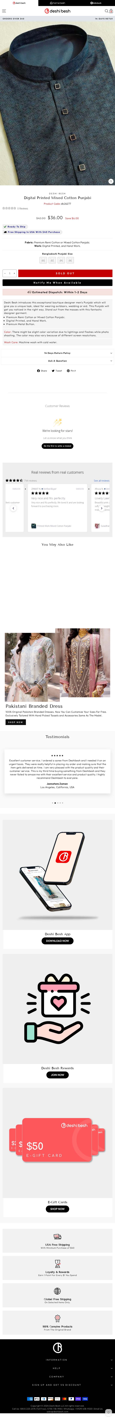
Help (57, 1368)
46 (70, 260)
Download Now (57, 941)
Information (56, 1360)
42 (52, 260)
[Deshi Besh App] (57, 875)
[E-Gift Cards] (57, 1143)
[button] (13, 508)
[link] (57, 526)
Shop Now (15, 722)
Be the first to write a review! (57, 445)
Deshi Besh (57, 193)
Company (56, 1376)
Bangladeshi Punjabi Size (57, 253)
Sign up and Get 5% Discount (56, 1385)
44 (61, 260)
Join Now (57, 1075)
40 (43, 260)
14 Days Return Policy (57, 353)
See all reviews (101, 480)
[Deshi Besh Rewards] (57, 1009)
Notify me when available (57, 282)
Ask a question (57, 360)
